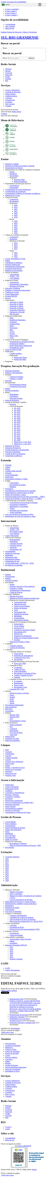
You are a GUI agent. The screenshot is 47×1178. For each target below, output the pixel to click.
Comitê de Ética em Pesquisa (15, 454)
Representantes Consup (18, 721)
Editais (7, 261)
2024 (15, 205)
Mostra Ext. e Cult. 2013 (22, 444)
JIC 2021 (17, 416)
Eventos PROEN (11, 296)
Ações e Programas (12, 787)
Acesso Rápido (10, 822)
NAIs (16, 610)
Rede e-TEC (14, 336)
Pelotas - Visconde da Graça (15, 767)
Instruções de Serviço (12, 446)
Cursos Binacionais (12, 294)
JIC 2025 (17, 408)
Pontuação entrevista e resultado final (22, 1023)
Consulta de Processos (13, 92)
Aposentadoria (10, 826)
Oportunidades (10, 551)
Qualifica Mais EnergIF (13, 471)
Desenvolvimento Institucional (15, 1067)
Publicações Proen (20, 357)
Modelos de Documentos (14, 270)
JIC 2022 (17, 414)
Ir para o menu (11, 11)
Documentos (14, 176)
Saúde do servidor (11, 839)
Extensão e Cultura (16, 588)
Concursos (9, 1059)
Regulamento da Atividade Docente (22, 342)
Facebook (8, 1110)
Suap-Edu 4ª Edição (17, 308)
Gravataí (8, 756)
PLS (11, 727)
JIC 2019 (17, 420)
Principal (13, 404)
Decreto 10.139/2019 (12, 810)
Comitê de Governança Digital (24, 630)
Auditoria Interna (11, 96)
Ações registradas (16, 512)
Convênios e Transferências (14, 793)
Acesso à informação (12, 90)
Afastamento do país (12, 561)
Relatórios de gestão (12, 908)
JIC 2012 (17, 434)
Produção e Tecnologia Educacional (17, 290)
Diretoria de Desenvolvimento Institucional (24, 598)
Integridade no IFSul (12, 1071)
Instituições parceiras (21, 614)
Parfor (12, 326)
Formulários (14, 396)
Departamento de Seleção (14, 168)
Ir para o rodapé (11, 15)
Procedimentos (10, 837)
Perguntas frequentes (12, 371)
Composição (14, 199)
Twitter (7, 1114)
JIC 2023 (17, 412)
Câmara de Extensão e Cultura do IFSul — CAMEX (23, 499)
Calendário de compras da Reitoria (21, 917)
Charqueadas (9, 754)
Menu (5, 114)
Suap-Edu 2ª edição (16, 304)
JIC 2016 (17, 426)
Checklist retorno (15, 545)
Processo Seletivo (11, 1057)
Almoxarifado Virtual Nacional (20, 939)
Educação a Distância (12, 288)
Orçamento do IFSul (17, 927)
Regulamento (14, 201)
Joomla (34, 1169)
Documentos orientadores (18, 504)
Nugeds (12, 697)
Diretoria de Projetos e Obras (20, 642)
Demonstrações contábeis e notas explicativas (21, 904)
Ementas (17, 677)
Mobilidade (9, 555)
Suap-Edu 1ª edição (16, 302)
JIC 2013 (17, 432)
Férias (7, 832)
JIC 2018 (17, 422)
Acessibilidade (10, 24)
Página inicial (16, 112)
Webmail (8, 1106)
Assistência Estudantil (12, 1046)
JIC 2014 (17, 430)
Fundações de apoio (12, 738)
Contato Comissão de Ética (23, 675)
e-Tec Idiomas (14, 278)
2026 (7, 880)
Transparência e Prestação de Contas (17, 812)
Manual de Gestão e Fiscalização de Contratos (25, 896)
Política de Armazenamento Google (26, 638)
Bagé (7, 750)
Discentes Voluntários (12, 452)
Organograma (10, 576)
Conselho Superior (16, 646)
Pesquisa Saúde (19, 180)
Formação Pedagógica (17, 310)
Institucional (9, 785)
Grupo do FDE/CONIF (13, 349)
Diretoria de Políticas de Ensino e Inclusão (19, 166)
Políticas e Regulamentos (14, 373)
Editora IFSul (10, 737)
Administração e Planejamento (20, 590)
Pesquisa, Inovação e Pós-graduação (22, 586)
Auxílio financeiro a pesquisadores (17, 450)
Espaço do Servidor (12, 1053)
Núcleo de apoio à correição (19, 693)
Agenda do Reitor (11, 580)
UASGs (12, 898)
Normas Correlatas (16, 959)
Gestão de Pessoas (16, 592)
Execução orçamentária (13, 911)
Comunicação (10, 100)
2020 (15, 213)
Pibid (11, 318)
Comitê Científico (16, 353)
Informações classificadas (14, 801)
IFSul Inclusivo (10, 1044)
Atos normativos (11, 707)
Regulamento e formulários (19, 284)
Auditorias (8, 791)
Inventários (13, 943)
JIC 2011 (17, 436)
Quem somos (18, 654)
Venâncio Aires (10, 775)
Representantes (15, 539)
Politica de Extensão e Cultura (15, 495)
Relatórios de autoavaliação (23, 656)
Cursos (7, 1055)
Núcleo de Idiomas (20, 608)
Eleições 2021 (14, 717)
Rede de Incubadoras (12, 740)
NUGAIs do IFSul (16, 733)
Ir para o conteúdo (12, 9)
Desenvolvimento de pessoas (15, 828)
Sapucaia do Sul (10, 773)
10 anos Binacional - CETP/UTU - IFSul (19, 563)
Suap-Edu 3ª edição (16, 306)
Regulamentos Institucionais (15, 266)
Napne (12, 701)
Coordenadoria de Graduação (15, 191)
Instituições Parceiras (12, 553)
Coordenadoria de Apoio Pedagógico (18, 189)
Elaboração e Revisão (17, 312)
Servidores (9, 799)
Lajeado (8, 760)
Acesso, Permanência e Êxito (15, 259)
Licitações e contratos (12, 797)
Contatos (8, 106)
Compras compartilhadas (18, 915)
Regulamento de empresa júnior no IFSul (19, 493)
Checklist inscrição (16, 543)
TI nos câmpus (19, 626)
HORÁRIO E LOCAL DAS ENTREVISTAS (20, 1020)
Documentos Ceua (20, 687)
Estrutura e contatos (12, 164)
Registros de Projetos (17, 286)
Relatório (13, 487)
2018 (15, 217)
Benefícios (13, 174)
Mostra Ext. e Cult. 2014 (22, 442)
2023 (15, 207)
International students (12, 559)
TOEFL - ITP (14, 276)
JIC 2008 (17, 440)
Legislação (13, 729)
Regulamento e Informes (18, 843)
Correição (8, 98)
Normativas (9, 489)
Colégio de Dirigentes (17, 648)
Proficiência (14, 541)
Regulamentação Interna (18, 384)
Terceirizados (9, 910)
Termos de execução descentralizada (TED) (25, 929)
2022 (15, 209)
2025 (15, 249)
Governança (9, 711)
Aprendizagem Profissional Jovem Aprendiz (20, 491)
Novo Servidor (10, 836)
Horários (17, 640)
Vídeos (12, 508)
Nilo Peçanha (14, 314)
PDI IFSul (8, 709)
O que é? (8, 1127)
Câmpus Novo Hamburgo (14, 762)
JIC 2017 (17, 424)
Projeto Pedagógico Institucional (21, 346)
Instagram (8, 1112)
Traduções (13, 547)
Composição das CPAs (22, 657)
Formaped (13, 322)
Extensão (8, 465)
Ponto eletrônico (11, 824)
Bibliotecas (9, 1047)
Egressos (8, 473)
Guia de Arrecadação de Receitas (21, 900)
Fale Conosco (10, 104)
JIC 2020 (17, 418)
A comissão (18, 667)
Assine (7, 1129)
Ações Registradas (11, 475)
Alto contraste (10, 26)
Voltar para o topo (7, 1032)
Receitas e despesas (12, 795)
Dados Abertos (10, 94)
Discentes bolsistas (16, 398)
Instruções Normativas (13, 448)
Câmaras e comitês (16, 379)
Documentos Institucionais (14, 705)
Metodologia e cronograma (19, 506)
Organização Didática (17, 344)
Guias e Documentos (12, 970)
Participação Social (11, 789)
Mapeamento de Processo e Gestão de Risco (20, 902)
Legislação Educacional (13, 268)
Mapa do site (9, 28)
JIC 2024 (17, 410)
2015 (7, 859)
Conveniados (14, 483)
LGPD (7, 968)
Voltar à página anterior (9, 991)
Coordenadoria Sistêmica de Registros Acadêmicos (22, 193)
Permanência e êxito (17, 348)
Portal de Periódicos (12, 400)
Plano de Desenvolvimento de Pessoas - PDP (25, 845)
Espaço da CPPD (20, 663)
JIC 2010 (17, 438)
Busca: (5, 58)
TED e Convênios (16, 894)
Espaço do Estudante (12, 1051)
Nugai (12, 695)
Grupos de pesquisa (16, 377)
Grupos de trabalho (16, 935)
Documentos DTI (20, 632)
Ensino (12, 584)
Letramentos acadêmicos (13, 456)
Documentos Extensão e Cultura (16, 479)
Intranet (7, 1108)
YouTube (8, 1116)
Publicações (9, 477)
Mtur (11, 330)
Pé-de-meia (13, 328)
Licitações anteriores (12, 857)
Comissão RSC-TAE (17, 689)
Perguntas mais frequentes (19, 510)
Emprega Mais (15, 324)
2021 (15, 211)
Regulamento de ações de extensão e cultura (20, 516)
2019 (15, 215)
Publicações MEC (20, 359)
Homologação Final (16, 999)
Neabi (12, 699)
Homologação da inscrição (19, 1015)
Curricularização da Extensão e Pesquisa (23, 502)
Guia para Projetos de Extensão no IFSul (19, 514)
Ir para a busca (11, 13)
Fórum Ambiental (16, 725)
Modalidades (14, 394)
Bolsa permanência (20, 182)
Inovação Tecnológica (12, 1069)
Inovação (8, 381)
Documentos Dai (20, 612)
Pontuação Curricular (17, 1017)
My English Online (16, 532)
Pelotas (7, 765)
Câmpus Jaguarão (11, 758)
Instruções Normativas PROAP (16, 945)
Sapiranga (8, 771)
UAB (11, 338)
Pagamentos (9, 906)
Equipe (12, 172)
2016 (7, 861)
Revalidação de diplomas (14, 565)
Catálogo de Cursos (12, 292)
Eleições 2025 (14, 715)
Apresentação (14, 185)
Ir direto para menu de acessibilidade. (13, 2)
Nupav (12, 703)
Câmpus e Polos (10, 1049)
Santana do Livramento (13, 769)
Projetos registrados (12, 390)
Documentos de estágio (18, 485)
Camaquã (8, 752)
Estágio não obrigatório (13, 830)
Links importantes (20, 671)
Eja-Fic (12, 332)
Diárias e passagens (16, 892)
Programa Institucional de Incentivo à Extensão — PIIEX (25, 497)
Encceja (8, 298)
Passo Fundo (9, 764)
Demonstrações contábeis (14, 808)
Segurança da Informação (23, 636)
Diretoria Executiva (16, 596)
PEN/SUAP (18, 634)
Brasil (7, 5)
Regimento (13, 239)
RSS (6, 1118)
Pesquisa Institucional (12, 265)
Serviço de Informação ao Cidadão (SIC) (19, 802)
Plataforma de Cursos (12, 195)
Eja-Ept (12, 334)
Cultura (7, 467)
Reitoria (8, 578)
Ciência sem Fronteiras (22, 606)
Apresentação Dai (20, 602)
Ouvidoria (8, 102)
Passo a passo (18, 685)
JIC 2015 (17, 428)
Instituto (8, 574)
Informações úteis (11, 557)
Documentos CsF (16, 549)
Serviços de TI (19, 628)
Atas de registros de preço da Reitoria (22, 919)
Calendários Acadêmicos (13, 263)
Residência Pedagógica (18, 320)
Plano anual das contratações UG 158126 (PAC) (26, 921)
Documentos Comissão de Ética (25, 673)
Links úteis (13, 735)
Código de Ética (19, 669)
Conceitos (13, 925)
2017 (11, 719)
